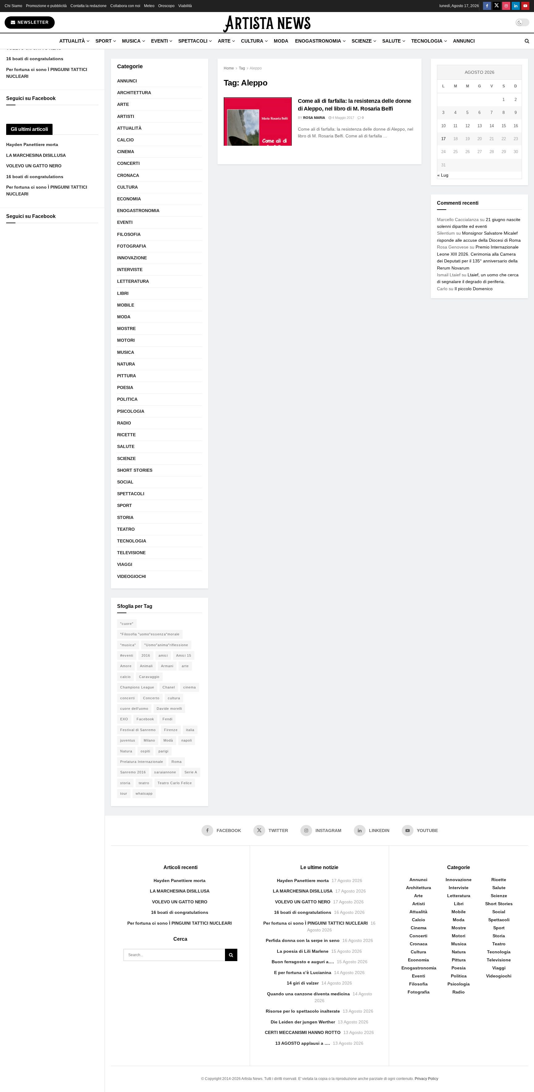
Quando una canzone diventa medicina (308, 993)
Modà (168, 740)
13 (479, 125)
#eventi (126, 655)
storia (125, 783)
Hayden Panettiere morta (32, 144)
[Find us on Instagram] (506, 6)
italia (190, 730)
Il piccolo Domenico (474, 288)
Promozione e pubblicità (46, 6)
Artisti (125, 116)
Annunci (464, 41)
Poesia (125, 387)
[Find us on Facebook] (487, 6)
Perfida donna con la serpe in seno (303, 940)
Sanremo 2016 (133, 772)
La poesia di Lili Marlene (302, 951)
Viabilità (185, 6)
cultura (174, 698)
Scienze (362, 41)
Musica (131, 41)
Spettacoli (192, 41)
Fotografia (131, 246)
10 (443, 125)
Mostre (126, 328)
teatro (144, 783)
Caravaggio (149, 677)
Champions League (137, 687)
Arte (224, 41)
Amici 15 (183, 655)
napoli (186, 740)
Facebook (145, 719)
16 (516, 125)
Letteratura (133, 281)
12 (467, 125)
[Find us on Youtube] (525, 6)
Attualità (72, 41)
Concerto (151, 698)
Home (229, 68)
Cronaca (128, 175)
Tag (242, 68)
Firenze (171, 730)
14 (492, 125)
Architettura (134, 92)
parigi (163, 751)
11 (455, 125)
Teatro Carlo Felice (175, 783)
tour (123, 793)
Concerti (128, 163)
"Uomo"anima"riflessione (166, 645)
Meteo (149, 6)
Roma (177, 762)
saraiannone (165, 772)
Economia (129, 198)
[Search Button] (527, 41)
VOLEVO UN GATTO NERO (33, 165)
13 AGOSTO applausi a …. (302, 1043)
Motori (126, 340)
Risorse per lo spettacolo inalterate (303, 1011)
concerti (127, 698)
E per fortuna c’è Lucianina (302, 972)
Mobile (125, 305)
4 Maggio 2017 (342, 117)
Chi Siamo (13, 6)
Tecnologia (427, 41)
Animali (146, 666)
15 (504, 125)
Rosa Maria (314, 117)
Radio (124, 422)
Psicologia (130, 411)
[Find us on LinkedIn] (516, 6)
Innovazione (132, 257)
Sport (103, 41)
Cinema (125, 151)
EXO (124, 719)
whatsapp (144, 793)
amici (163, 655)
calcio (125, 677)
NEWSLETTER (32, 22)
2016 (146, 655)
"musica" (128, 645)
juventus (127, 740)
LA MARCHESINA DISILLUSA (36, 155)
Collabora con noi (125, 6)
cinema (189, 687)
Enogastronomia (318, 41)
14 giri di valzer (303, 983)
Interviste (129, 269)
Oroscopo (166, 6)
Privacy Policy (426, 1079)
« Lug (442, 175)
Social (125, 481)
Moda (281, 41)
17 (443, 138)
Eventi (159, 41)
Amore (126, 666)
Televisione (131, 552)
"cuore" (127, 623)
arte (185, 666)
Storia (125, 517)
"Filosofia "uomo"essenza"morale (150, 634)
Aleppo (256, 68)
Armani (167, 666)
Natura (126, 364)
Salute (391, 41)
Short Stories (134, 470)
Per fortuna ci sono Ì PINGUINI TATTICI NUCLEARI (179, 923)
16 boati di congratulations (34, 58)
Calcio (125, 139)
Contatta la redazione (88, 6)
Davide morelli (169, 708)
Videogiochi (131, 576)
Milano (149, 740)
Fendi (167, 719)
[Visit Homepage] (267, 22)
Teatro (126, 529)
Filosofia (129, 234)
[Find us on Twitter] (497, 6)
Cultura (252, 41)
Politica (127, 399)
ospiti (145, 751)
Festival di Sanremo (138, 730)
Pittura (126, 375)
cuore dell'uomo (134, 708)
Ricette (126, 434)
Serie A (190, 772)
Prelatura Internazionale (141, 762)
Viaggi (124, 564)
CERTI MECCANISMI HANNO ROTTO (303, 1032)
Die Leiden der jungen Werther (303, 1021)
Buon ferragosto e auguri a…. (303, 961)
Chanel (169, 687)
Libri (123, 293)
